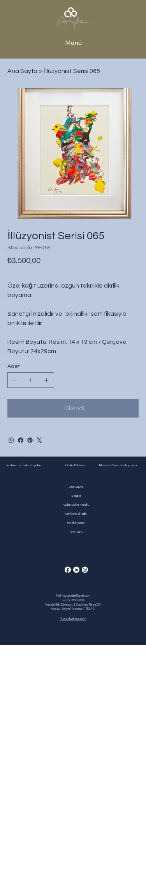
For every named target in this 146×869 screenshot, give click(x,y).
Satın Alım (76, 532)
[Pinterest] (30, 440)
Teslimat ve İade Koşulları (23, 465)
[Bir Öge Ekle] (46, 380)
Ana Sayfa (76, 487)
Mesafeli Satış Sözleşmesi (118, 465)
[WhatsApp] (11, 440)
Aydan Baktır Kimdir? (76, 504)
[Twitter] (39, 440)
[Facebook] (21, 440)
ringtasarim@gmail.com (76, 595)
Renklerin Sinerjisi (76, 513)
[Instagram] (85, 570)
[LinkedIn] (76, 570)
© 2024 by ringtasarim (73, 618)
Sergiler (76, 496)
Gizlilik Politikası (75, 465)
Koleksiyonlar (75, 522)
